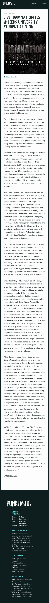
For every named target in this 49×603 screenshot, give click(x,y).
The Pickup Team (18, 548)
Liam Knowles (12, 77)
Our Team (22, 521)
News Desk (22, 546)
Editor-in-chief (22, 536)
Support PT (23, 525)
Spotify (18, 571)
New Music (20, 582)
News (13, 519)
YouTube (18, 568)
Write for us (21, 592)
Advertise (22, 523)
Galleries (22, 517)
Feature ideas (22, 594)
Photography (21, 586)
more (45, 3)
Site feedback (22, 596)
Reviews (14, 525)
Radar (14, 521)
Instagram (19, 565)
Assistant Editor (21, 540)
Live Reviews (22, 584)
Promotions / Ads (22, 589)
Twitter (19, 559)
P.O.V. (14, 523)
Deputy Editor (22, 538)
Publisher (20, 534)
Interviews (22, 519)
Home (14, 517)
